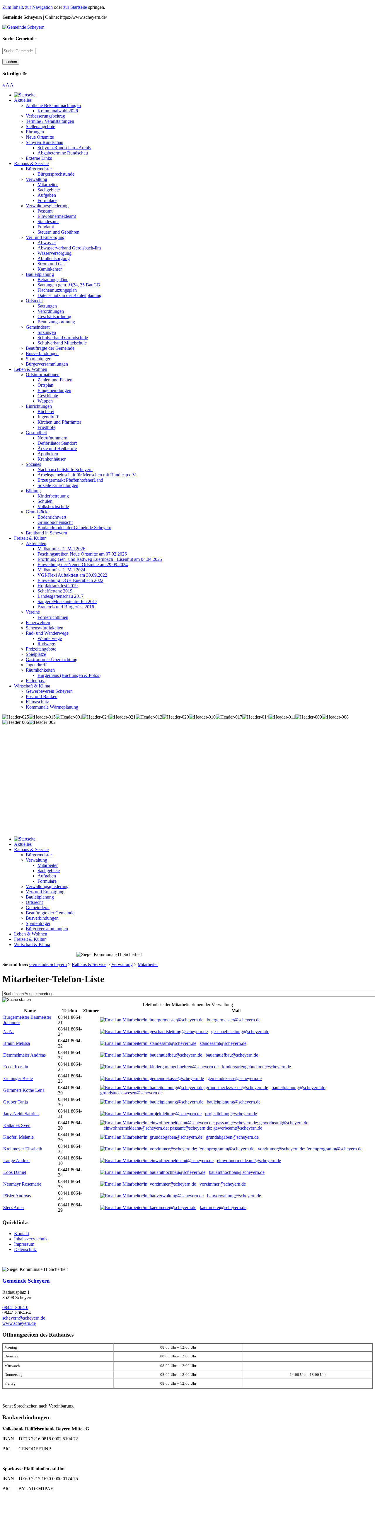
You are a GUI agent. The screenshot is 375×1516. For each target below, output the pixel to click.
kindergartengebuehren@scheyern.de (256, 1066)
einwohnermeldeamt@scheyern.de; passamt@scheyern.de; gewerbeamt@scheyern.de (183, 1127)
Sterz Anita (13, 1207)
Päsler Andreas (17, 1195)
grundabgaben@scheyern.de (232, 1137)
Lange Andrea (16, 1160)
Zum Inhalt (12, 7)
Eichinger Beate (18, 1078)
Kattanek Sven (16, 1125)
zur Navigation (39, 7)
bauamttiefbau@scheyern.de (232, 1054)
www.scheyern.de (19, 1323)
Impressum (24, 1244)
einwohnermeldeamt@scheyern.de (249, 1160)
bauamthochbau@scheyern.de (237, 1172)
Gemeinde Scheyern (26, 1281)
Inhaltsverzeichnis (30, 1238)
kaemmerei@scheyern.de (223, 1207)
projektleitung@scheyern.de (231, 1113)
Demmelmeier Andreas (24, 1054)
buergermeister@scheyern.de (233, 1019)
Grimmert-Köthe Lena (24, 1090)
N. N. (8, 1031)
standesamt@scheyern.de (223, 1043)
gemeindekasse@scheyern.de (234, 1078)
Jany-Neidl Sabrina (21, 1113)
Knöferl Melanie (18, 1137)
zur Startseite (75, 7)
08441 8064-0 (15, 1307)
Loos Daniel (14, 1172)
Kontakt (21, 1233)
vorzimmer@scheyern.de (223, 1183)
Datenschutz (25, 1249)
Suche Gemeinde (18, 38)
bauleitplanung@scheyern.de (233, 1101)
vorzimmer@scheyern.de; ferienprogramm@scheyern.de (310, 1148)
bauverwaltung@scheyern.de (234, 1195)
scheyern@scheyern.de (23, 1317)
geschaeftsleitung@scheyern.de (240, 1031)
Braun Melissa (16, 1043)
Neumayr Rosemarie (22, 1183)
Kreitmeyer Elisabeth (22, 1148)
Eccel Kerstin (15, 1066)
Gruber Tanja (15, 1101)
